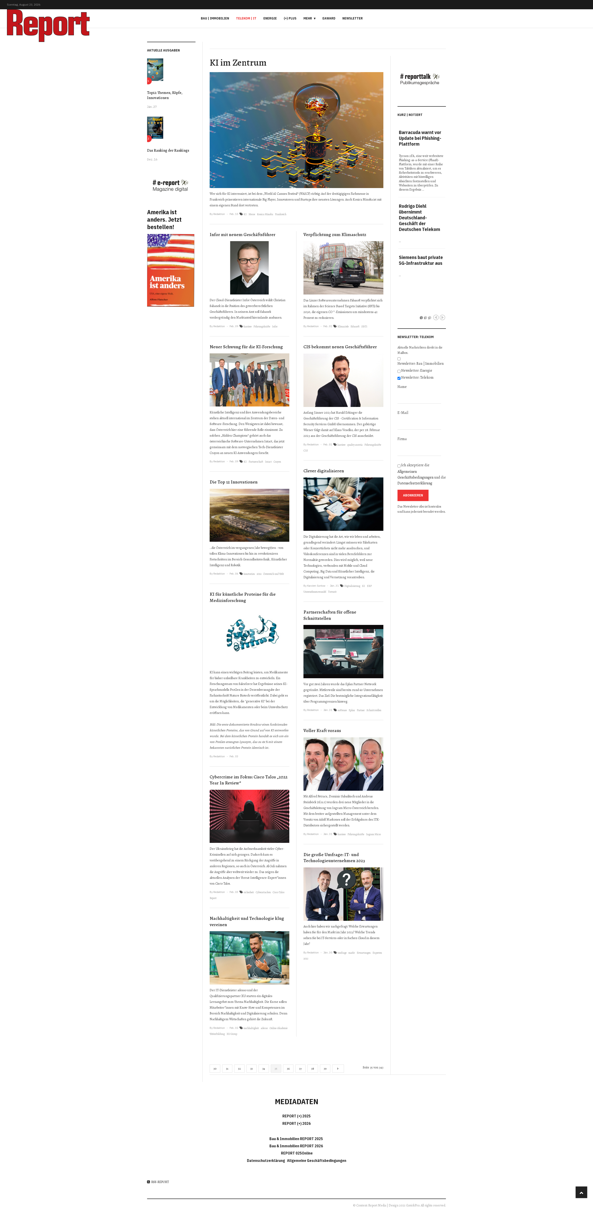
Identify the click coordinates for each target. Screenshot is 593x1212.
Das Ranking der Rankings (168, 150)
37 (300, 1069)
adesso (264, 1028)
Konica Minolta (265, 214)
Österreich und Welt (273, 574)
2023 (305, 958)
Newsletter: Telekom (417, 377)
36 (288, 1069)
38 (312, 1069)
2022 (259, 574)
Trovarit (332, 591)
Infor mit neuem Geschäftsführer (242, 234)
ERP (369, 586)
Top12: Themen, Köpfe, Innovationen (165, 95)
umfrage (342, 952)
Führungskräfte (261, 326)
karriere (248, 326)
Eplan (352, 710)
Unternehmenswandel (314, 591)
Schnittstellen (373, 710)
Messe (252, 214)
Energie (270, 18)
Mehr (307, 18)
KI (245, 214)
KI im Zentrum (238, 62)
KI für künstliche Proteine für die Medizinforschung (243, 597)
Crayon (277, 461)
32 (239, 1069)
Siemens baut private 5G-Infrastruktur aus (421, 260)
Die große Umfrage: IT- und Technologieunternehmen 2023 (334, 857)
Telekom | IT (246, 18)
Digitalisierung (352, 586)
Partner (361, 710)
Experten (377, 952)
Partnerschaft (256, 461)
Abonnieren (413, 495)
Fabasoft (355, 326)
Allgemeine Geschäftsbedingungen (316, 1160)
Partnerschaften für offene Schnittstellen (329, 615)
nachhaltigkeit (251, 1028)
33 (251, 1069)
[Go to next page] (338, 1069)
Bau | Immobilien (215, 18)
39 (325, 1069)
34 (263, 1069)
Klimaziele (343, 326)
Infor (275, 326)
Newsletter (352, 18)
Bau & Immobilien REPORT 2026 (296, 1146)
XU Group (232, 1034)
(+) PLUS (290, 18)
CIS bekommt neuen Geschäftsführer (340, 347)
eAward (328, 18)
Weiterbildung (217, 1034)
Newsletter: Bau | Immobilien (420, 363)
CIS (305, 450)
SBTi (364, 326)
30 (215, 1069)
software (342, 710)
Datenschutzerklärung (414, 483)
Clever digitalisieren (323, 471)
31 (227, 1069)
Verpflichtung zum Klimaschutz (334, 234)
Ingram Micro (373, 834)
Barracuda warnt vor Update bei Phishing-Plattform (420, 138)
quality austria (355, 444)
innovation (249, 574)
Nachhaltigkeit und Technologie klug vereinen (247, 921)
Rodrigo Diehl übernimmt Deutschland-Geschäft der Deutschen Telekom (419, 217)
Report (213, 898)
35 (276, 1069)
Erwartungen (364, 952)
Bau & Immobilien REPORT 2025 (296, 1138)
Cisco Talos (278, 892)
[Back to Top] (581, 1192)
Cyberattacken (263, 892)
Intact (268, 461)
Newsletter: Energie (416, 370)
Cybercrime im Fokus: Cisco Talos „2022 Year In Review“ (248, 780)
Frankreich (280, 214)
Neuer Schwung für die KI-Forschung (246, 347)
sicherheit (249, 892)
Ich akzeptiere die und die (421, 474)
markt (351, 952)
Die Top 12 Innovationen (234, 482)
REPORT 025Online (296, 1153)
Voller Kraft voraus (322, 730)
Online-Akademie (278, 1028)
